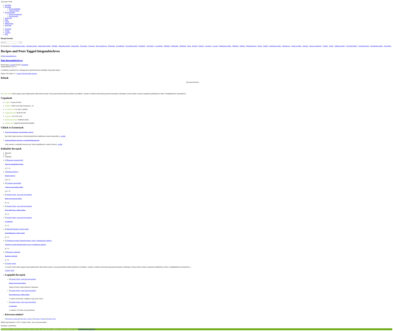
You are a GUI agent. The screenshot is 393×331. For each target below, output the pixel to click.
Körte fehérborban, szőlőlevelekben (15, 210)
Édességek (111, 46)
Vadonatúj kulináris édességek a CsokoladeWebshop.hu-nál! (22, 140)
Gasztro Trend (21, 73)
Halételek (167, 46)
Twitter (7, 31)
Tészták (325, 46)
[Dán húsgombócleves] (8, 56)
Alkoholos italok (31, 46)
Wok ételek (387, 46)
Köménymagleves (10, 175)
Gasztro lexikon (14, 11)
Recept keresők (10, 12)
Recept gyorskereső (15, 14)
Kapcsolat (8, 25)
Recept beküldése (14, 9)
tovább (63, 136)
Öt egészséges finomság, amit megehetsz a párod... (19, 132)
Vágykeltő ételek (351, 46)
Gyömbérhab (9, 221)
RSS (6, 34)
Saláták (265, 46)
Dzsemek (91, 46)
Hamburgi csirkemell (11, 256)
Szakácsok (8, 18)
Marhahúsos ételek (225, 46)
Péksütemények (251, 46)
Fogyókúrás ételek (131, 46)
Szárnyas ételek (296, 46)
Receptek (8, 7)
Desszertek (83, 46)
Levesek (215, 46)
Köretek (194, 46)
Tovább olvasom (31, 73)
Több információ (89, 329)
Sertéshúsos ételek (275, 46)
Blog (6, 20)
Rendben (81, 329)
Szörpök (305, 46)
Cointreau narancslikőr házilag (14, 187)
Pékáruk (242, 46)
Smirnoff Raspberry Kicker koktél (15, 233)
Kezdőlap (8, 5)
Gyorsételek (159, 46)
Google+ (8, 32)
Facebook (8, 29)
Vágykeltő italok (363, 46)
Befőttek (54, 46)
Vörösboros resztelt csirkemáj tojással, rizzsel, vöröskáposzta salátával (25, 244)
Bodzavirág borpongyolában (13, 198)
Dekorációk (75, 46)
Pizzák (260, 46)
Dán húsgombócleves (12, 60)
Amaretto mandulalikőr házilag (14, 164)
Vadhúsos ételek (339, 46)
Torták (331, 46)
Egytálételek (120, 46)
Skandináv (24, 65)
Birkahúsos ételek (64, 46)
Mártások (235, 46)
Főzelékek (142, 46)
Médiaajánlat (9, 23)
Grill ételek (150, 46)
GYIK (7, 22)
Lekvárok (208, 46)
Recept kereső (13, 16)
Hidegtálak (174, 46)
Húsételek (183, 46)
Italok (189, 46)
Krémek (201, 46)
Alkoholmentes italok (18, 46)
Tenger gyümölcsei (315, 46)
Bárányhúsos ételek (44, 46)
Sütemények (286, 46)
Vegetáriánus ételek (376, 46)
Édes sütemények (101, 46)
